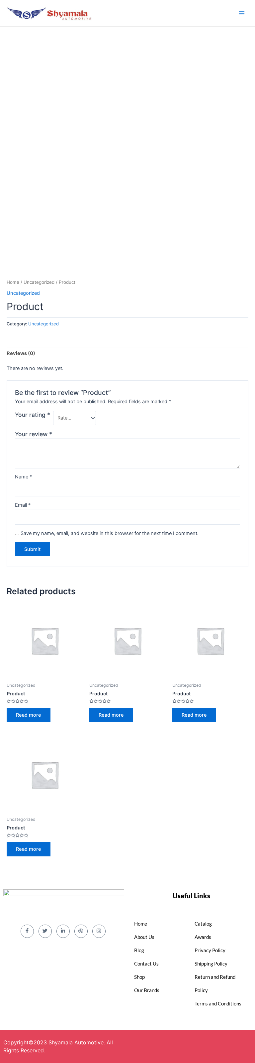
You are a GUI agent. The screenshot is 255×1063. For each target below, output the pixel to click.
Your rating (32, 414)
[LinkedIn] (63, 931)
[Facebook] (27, 931)
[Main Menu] (241, 13)
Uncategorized (39, 282)
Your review (33, 434)
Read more (28, 715)
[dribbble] (81, 931)
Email (23, 505)
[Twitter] (45, 931)
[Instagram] (99, 931)
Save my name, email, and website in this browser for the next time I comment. (110, 533)
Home (13, 282)
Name (23, 477)
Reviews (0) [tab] (21, 353)
